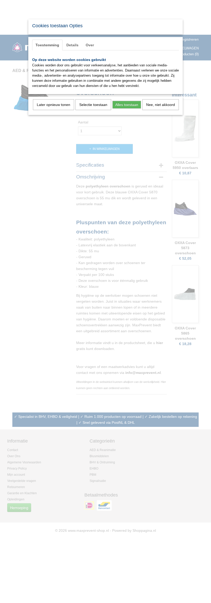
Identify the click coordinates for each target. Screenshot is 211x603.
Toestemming (47, 45)
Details (72, 45)
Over (90, 45)
